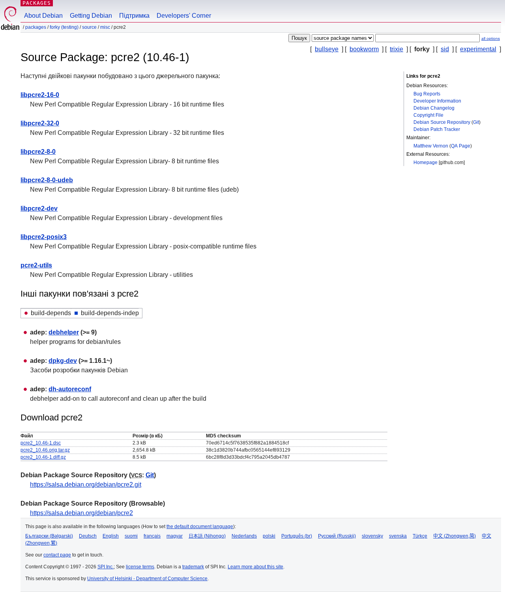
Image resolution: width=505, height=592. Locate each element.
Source (89, 27)
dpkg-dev (63, 360)
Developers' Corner (184, 15)
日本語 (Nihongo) (207, 536)
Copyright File (428, 115)
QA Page (460, 146)
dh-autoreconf (70, 389)
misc (105, 27)
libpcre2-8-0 (38, 151)
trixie (396, 49)
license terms (140, 567)
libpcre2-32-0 (40, 123)
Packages (36, 3)
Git (476, 122)
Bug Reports (426, 94)
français (152, 536)
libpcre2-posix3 (44, 236)
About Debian (43, 15)
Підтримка (134, 15)
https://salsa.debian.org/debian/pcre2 (81, 513)
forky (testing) (64, 27)
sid (445, 49)
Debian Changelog (433, 108)
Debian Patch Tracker (436, 129)
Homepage (425, 162)
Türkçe (420, 536)
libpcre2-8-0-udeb (47, 180)
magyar (174, 536)
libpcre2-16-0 (40, 95)
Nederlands (244, 536)
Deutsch (88, 536)
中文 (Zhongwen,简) (454, 536)
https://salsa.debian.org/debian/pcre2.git (85, 484)
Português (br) (296, 536)
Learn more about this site (255, 567)
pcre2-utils (36, 265)
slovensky (372, 536)
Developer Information (437, 101)
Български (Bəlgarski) (49, 536)
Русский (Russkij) (337, 536)
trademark (193, 567)
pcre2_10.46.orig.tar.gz (45, 450)
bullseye (327, 49)
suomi (131, 536)
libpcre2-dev (39, 208)
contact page (57, 555)
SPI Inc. (105, 567)
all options (490, 38)
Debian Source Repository (441, 122)
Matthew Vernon (430, 146)
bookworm (364, 49)
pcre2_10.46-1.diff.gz (43, 457)
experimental (478, 49)
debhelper (64, 332)
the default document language (199, 526)
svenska (398, 536)
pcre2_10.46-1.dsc (41, 443)
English (111, 536)
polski (269, 536)
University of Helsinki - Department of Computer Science (147, 578)
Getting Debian (91, 15)
